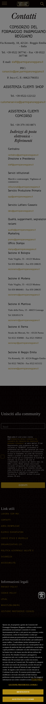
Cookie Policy (37, 680)
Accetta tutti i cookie (23, 699)
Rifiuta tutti (23, 692)
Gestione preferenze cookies (23, 685)
